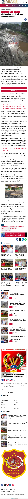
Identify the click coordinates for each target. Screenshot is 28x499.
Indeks (13, 491)
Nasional (3, 407)
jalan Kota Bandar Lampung (9, 228)
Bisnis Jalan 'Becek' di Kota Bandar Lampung (13, 226)
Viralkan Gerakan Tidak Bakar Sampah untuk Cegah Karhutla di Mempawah (7, 270)
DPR (15, 404)
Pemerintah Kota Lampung (18, 407)
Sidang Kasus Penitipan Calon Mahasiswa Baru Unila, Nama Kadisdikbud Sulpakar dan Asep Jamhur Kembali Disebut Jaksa (15, 106)
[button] (21, 2)
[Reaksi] (10, 2)
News (11, 11)
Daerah (3, 11)
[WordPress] (10, 485)
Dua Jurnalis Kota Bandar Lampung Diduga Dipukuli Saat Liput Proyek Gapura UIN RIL (20, 256)
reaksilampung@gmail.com (10, 392)
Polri (2, 402)
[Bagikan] (25, 19)
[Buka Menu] (23, 2)
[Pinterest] (7, 485)
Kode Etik (9, 490)
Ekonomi (7, 11)
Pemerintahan (17, 11)
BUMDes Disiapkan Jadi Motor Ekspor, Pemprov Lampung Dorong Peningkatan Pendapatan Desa (21, 284)
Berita (17, 251)
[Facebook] (17, 239)
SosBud (3, 404)
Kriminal (16, 402)
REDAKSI (3, 490)
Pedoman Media (5, 491)
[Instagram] (13, 485)
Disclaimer (16, 490)
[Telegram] (23, 239)
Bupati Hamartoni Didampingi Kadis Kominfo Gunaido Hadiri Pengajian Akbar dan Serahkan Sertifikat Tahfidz (7, 284)
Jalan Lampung (6, 230)
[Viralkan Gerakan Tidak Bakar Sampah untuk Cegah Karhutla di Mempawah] (7, 263)
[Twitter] (20, 239)
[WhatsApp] (25, 239)
